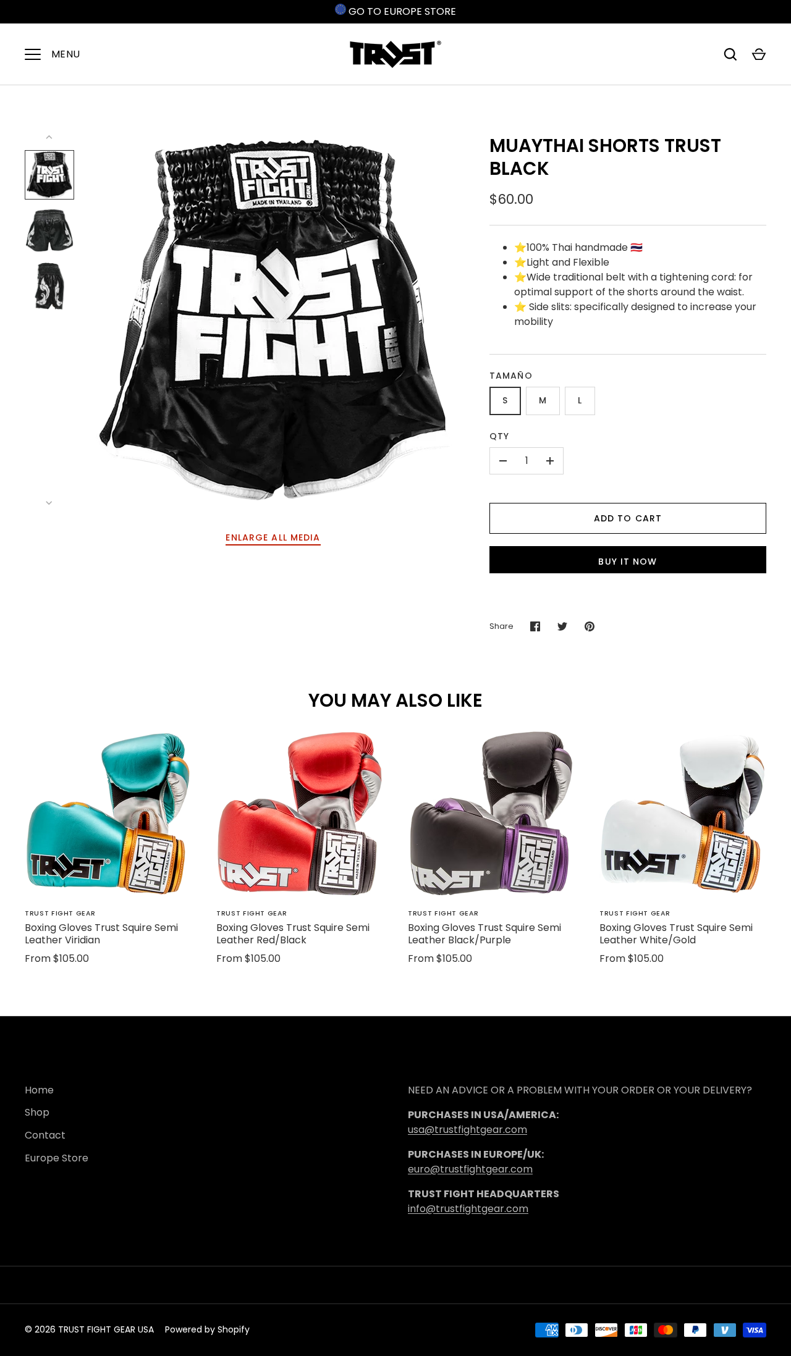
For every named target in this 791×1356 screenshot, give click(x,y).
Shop (37, 1112)
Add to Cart (628, 518)
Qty (499, 436)
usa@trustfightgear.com (467, 1129)
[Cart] (758, 54)
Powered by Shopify (207, 1329)
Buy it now (627, 561)
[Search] (730, 54)
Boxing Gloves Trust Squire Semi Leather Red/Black (293, 933)
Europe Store (56, 1158)
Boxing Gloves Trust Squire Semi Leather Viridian (101, 933)
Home (39, 1090)
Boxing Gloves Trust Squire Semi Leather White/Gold (676, 933)
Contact (45, 1135)
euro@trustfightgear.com (470, 1169)
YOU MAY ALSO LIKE (395, 700)
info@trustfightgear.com (468, 1209)
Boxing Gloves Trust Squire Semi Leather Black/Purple (484, 933)
